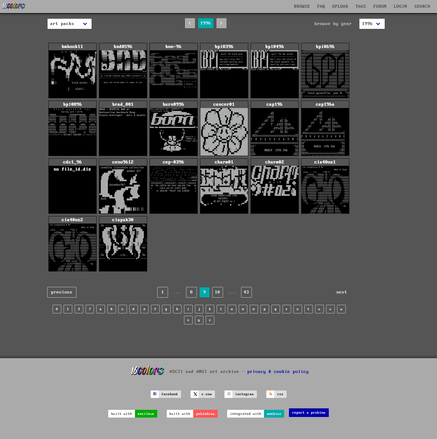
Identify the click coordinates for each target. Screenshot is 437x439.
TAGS (361, 6)
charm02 (274, 162)
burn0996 (173, 104)
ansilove (146, 414)
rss (280, 394)
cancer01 (224, 104)
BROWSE (302, 6)
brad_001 (123, 104)
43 (246, 292)
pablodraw (205, 414)
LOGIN (400, 6)
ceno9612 (123, 162)
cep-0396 (173, 162)
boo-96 (174, 46)
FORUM (380, 6)
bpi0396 (224, 46)
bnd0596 (123, 46)
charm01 (224, 162)
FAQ (321, 6)
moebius (274, 414)
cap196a (325, 104)
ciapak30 (123, 220)
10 (217, 292)
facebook (169, 394)
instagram (244, 394)
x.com (207, 394)
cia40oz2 (72, 220)
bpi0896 (72, 104)
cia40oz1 (325, 162)
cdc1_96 (72, 166)
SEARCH (422, 6)
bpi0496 (274, 46)
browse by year (333, 23)
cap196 (275, 104)
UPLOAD (340, 6)
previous (62, 292)
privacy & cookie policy (278, 371)
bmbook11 (72, 46)
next (342, 292)
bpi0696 (325, 46)
